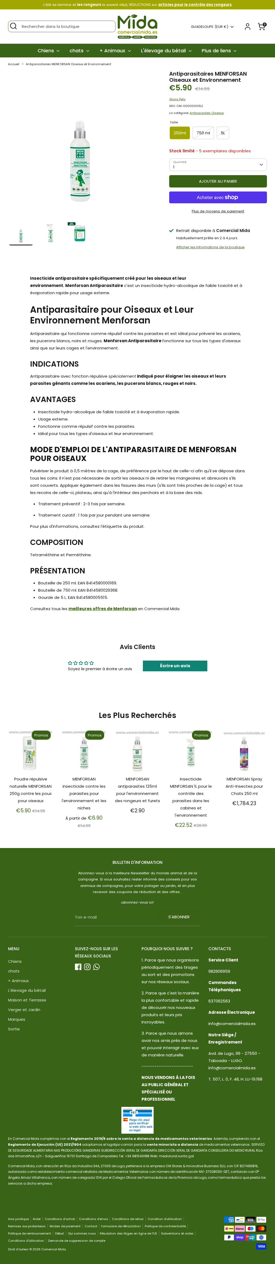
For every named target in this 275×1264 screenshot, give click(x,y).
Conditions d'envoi (93, 1219)
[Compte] (247, 26)
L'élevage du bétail (164, 50)
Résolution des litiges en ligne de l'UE (128, 1233)
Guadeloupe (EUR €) (209, 26)
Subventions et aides (177, 1233)
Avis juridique (18, 1219)
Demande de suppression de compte (76, 1241)
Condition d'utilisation (165, 1219)
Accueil (13, 64)
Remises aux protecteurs (27, 1226)
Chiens (46, 50)
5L (223, 133)
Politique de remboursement (29, 1233)
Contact (91, 1226)
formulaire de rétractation (121, 1226)
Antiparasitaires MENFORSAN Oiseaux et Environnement (68, 64)
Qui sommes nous (82, 1233)
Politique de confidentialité (165, 1226)
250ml (180, 133)
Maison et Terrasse (27, 1000)
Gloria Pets (177, 99)
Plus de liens (217, 50)
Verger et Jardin (24, 1009)
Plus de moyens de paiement (218, 211)
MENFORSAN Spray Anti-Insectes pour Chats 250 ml (244, 786)
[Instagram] (87, 967)
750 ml (203, 133)
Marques (16, 1019)
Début (59, 1233)
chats (77, 50)
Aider (37, 1219)
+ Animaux (112, 50)
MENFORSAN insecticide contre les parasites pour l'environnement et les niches (84, 793)
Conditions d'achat (60, 1219)
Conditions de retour (128, 1219)
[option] (80, 145)
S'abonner (179, 917)
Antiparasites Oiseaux (207, 113)
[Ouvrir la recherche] (13, 26)
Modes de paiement (65, 1226)
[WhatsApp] (96, 967)
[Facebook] (78, 967)
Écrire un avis (175, 666)
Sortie (14, 1029)
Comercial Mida (53, 1249)
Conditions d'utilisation (26, 1241)
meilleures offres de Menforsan (102, 608)
